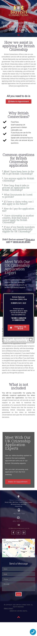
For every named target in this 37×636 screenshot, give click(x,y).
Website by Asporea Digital (18, 611)
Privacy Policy (8, 608)
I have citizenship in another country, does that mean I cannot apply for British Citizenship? (18, 219)
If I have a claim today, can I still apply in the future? (17, 202)
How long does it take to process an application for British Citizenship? (15, 187)
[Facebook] (13, 532)
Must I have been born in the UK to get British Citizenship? (18, 172)
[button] (18, 34)
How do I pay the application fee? (18, 209)
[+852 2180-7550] (18, 509)
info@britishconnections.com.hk (19, 528)
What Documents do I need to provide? (17, 195)
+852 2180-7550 (19, 513)
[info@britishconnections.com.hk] (19, 525)
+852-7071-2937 (18, 521)
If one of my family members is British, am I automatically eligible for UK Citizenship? (18, 229)
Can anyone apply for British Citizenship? (18, 179)
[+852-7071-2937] (18, 517)
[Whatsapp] (18, 532)
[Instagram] (24, 532)
